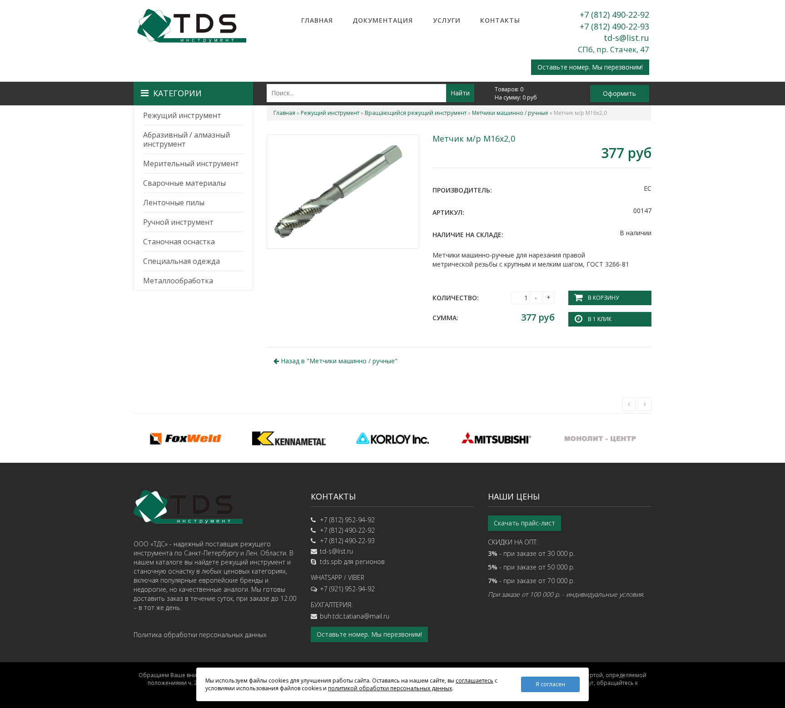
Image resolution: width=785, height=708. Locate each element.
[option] (185, 438)
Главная (317, 20)
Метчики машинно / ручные (510, 113)
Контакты (500, 20)
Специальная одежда (181, 261)
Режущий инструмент (182, 115)
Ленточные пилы (173, 203)
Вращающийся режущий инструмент (416, 113)
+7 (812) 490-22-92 (614, 14)
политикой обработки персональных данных (390, 688)
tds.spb (331, 561)
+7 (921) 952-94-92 (347, 588)
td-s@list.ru (626, 37)
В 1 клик (599, 319)
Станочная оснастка (179, 242)
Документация (383, 20)
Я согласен (550, 684)
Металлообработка (178, 281)
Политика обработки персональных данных (200, 634)
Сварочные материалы (184, 183)
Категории (177, 93)
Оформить (619, 93)
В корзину (603, 298)
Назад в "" (338, 360)
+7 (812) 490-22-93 (614, 26)
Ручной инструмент (178, 222)
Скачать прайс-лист (524, 523)
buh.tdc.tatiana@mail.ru (354, 616)
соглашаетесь (474, 680)
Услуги (447, 20)
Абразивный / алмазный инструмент (186, 139)
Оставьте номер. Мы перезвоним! (590, 67)
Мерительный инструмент (191, 163)
